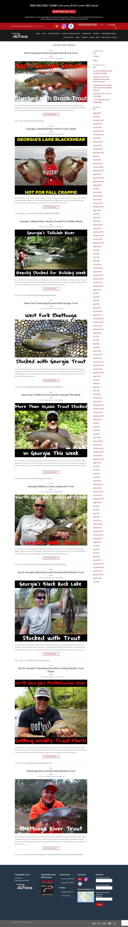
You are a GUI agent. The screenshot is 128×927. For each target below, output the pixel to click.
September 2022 (98, 152)
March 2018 (97, 264)
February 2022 (97, 163)
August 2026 (97, 113)
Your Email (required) (102, 885)
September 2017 (98, 286)
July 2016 (96, 336)
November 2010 (98, 567)
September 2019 (98, 207)
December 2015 (98, 362)
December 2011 (98, 531)
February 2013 (97, 484)
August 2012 (97, 502)
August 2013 (97, 463)
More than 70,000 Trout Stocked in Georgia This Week (51, 394)
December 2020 (98, 178)
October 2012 (97, 495)
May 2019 (96, 214)
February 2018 (97, 268)
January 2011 (97, 560)
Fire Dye (36, 213)
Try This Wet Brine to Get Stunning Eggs (101, 101)
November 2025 (98, 120)
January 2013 (97, 488)
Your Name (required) (103, 878)
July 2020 (96, 188)
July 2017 (96, 293)
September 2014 (98, 416)
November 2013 (98, 452)
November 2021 (98, 167)
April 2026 (96, 116)
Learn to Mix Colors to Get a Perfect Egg (102, 95)
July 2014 (96, 423)
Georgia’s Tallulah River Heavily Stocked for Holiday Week (51, 221)
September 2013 (98, 459)
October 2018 (97, 239)
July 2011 (96, 546)
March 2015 (97, 394)
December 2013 (98, 448)
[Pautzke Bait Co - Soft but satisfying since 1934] (20, 35)
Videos (91, 37)
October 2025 (97, 124)
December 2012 (98, 491)
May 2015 (96, 387)
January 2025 (97, 127)
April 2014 (96, 434)
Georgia (41, 121)
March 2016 (97, 351)
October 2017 (97, 282)
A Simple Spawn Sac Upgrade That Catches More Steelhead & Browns (102, 87)
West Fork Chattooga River (56, 387)
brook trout (31, 121)
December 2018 (98, 232)
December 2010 (98, 564)
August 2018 (97, 246)
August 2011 (97, 542)
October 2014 (97, 412)
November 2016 (98, 322)
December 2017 (98, 275)
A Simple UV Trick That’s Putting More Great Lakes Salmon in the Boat (101, 79)
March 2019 (97, 221)
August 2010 (97, 578)
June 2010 (96, 582)
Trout (51, 50)
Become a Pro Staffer (68, 879)
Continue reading (51, 114)
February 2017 (97, 311)
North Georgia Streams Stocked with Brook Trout (51, 52)
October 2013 (97, 455)
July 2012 (96, 506)
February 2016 (97, 354)
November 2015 (98, 365)
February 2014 (97, 441)
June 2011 (96, 549)
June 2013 (96, 470)
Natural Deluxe (60, 854)
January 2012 (97, 527)
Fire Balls (35, 295)
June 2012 (96, 509)
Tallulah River (52, 295)
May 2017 (96, 300)
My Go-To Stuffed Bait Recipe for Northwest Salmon (102, 72)
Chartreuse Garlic (32, 564)
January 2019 (97, 228)
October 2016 (97, 326)
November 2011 (98, 535)
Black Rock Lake (33, 660)
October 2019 (97, 203)
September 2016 (98, 329)
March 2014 (97, 437)
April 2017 (96, 304)
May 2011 (96, 553)
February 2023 (97, 142)
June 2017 (96, 297)
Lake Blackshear (47, 213)
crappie (31, 213)
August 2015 (97, 376)
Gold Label (45, 295)
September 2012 (98, 499)
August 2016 (97, 333)
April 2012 (96, 517)
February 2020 (97, 196)
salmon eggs (68, 854)
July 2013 (96, 466)
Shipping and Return (68, 892)
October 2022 (97, 149)
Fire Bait (36, 121)
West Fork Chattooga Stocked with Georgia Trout (51, 303)
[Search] (115, 28)
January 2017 (97, 315)
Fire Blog (85, 37)
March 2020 (97, 192)
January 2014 (97, 445)
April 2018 (96, 261)
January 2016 (97, 358)
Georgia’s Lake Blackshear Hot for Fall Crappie (51, 128)
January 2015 (97, 401)
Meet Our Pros (39, 26)
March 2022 (97, 160)
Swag (77, 37)
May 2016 (96, 344)
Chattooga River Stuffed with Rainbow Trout (51, 770)
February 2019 (97, 225)
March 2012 (97, 520)
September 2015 (98, 372)
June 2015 (96, 383)
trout (50, 478)
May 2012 (96, 513)
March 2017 (97, 308)
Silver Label (52, 564)
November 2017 (98, 279)
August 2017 (97, 289)
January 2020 (97, 199)
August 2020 (97, 185)
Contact (114, 37)
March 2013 (97, 481)
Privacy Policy (66, 895)
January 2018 (97, 271)
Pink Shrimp (46, 564)
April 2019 (96, 217)
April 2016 (96, 347)
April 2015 (96, 390)
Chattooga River (42, 854)
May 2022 (96, 156)
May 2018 (96, 257)
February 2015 (97, 398)
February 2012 (97, 524)
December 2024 (98, 131)
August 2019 (97, 210)
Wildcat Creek (62, 564)
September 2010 (98, 574)
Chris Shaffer (59, 58)
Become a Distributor (68, 882)
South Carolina (75, 854)
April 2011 (96, 556)
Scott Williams (56, 213)
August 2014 (97, 419)
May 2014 (96, 430)
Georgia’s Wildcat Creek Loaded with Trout (51, 486)
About (97, 37)
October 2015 (97, 369)
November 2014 (98, 408)
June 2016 (96, 340)
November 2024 (98, 134)
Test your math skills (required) (102, 894)
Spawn (51, 392)
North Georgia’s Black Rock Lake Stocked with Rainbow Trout (51, 572)
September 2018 (98, 243)
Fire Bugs (96, 33)
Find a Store (105, 37)
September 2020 (98, 181)
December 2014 (98, 405)
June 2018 (96, 253)
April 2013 (96, 477)
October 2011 (97, 538)
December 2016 (98, 318)
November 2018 (98, 235)
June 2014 (96, 426)
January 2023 (97, 145)
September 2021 (98, 170)
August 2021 (97, 174)
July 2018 (96, 250)
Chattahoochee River (33, 763)
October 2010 (97, 571)
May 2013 (96, 473)
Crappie (51, 126)
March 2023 (97, 138)
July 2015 (96, 380)
